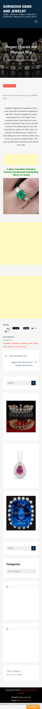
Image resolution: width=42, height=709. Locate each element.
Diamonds (15, 343)
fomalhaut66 (9, 337)
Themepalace (25, 700)
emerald (19, 346)
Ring (31, 343)
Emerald (24, 343)
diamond (11, 346)
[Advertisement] (21, 159)
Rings (35, 343)
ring (24, 346)
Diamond (6, 343)
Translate (19, 674)
